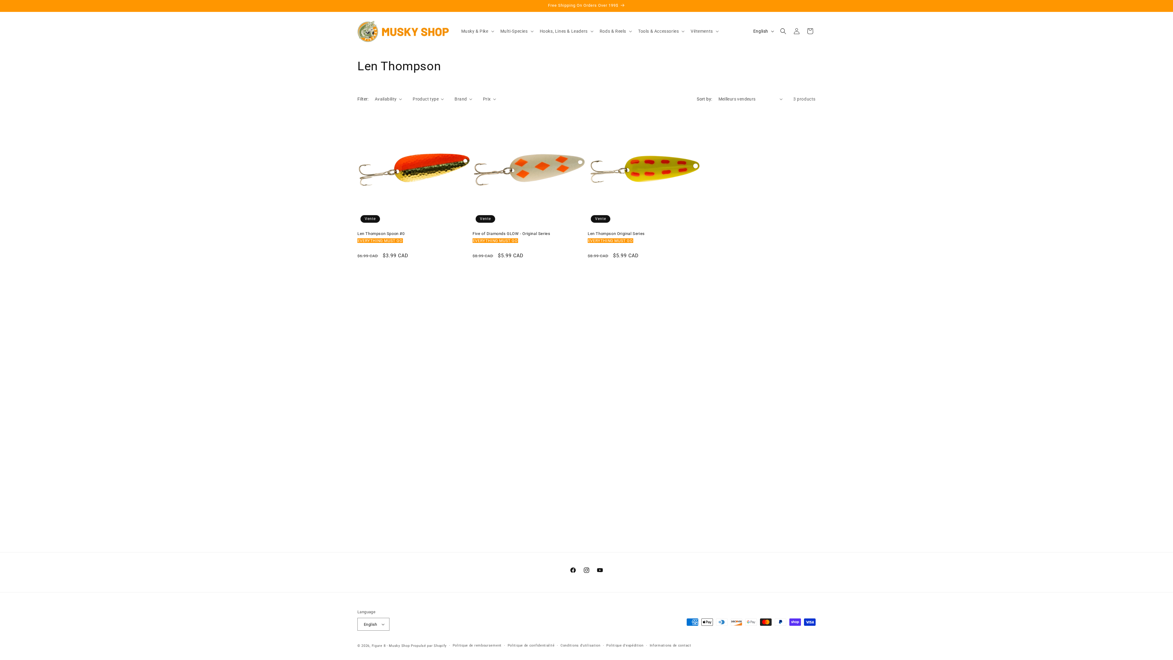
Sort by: (704, 99)
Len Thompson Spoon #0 (381, 233)
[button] (477, 31)
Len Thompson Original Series (616, 233)
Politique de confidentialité (531, 645)
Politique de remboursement (477, 645)
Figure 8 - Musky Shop (391, 646)
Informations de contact (670, 645)
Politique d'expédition (624, 645)
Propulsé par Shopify (429, 646)
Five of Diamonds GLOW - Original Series (511, 233)
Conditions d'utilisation (581, 645)
